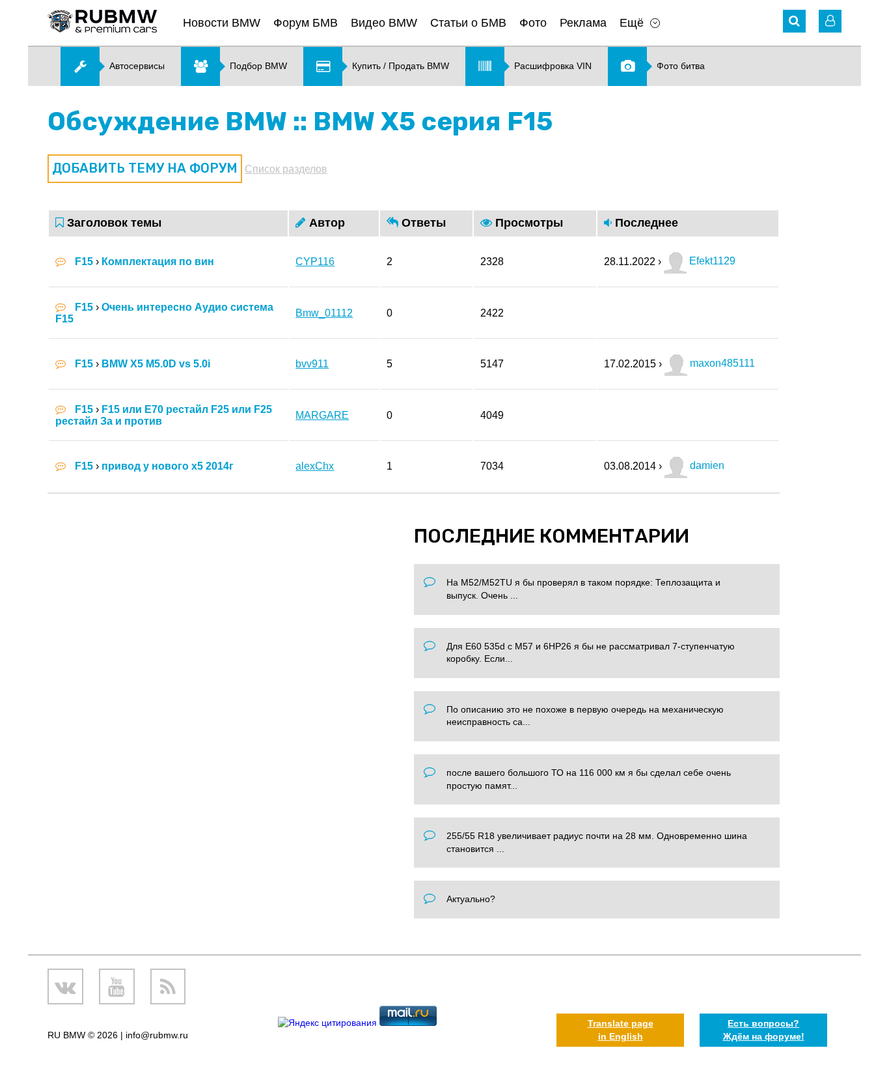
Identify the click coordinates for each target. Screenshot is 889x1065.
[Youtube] (117, 986)
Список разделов (286, 169)
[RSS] (168, 986)
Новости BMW (221, 22)
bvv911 (312, 363)
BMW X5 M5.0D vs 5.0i (156, 363)
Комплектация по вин (158, 261)
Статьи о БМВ (468, 22)
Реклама (583, 22)
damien (705, 465)
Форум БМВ (305, 22)
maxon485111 (721, 363)
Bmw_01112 (324, 313)
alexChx (314, 466)
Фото (533, 22)
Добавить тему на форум (145, 168)
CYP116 (315, 261)
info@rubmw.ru (157, 1035)
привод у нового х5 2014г (168, 466)
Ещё (632, 22)
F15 (84, 261)
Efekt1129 (711, 260)
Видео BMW (384, 22)
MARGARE (322, 415)
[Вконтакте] (65, 986)
